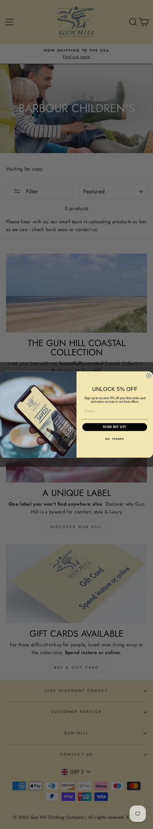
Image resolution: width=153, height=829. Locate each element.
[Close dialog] (148, 375)
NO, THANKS (114, 439)
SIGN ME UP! (115, 427)
